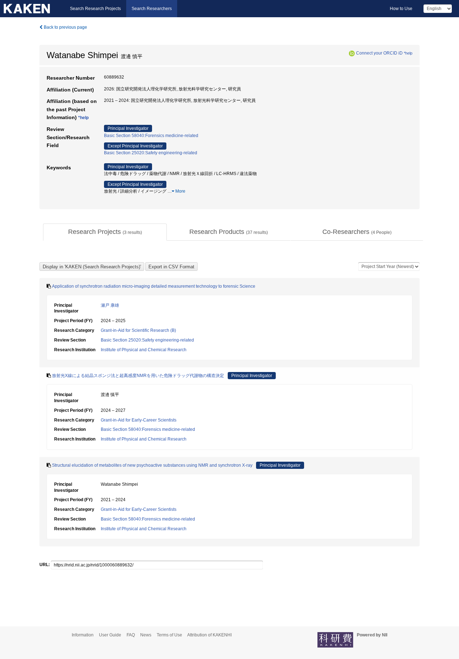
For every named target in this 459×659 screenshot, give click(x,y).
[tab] (105, 232)
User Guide (110, 634)
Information (83, 634)
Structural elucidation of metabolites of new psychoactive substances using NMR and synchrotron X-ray (152, 465)
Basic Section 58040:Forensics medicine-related (151, 135)
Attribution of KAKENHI (209, 634)
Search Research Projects (95, 8)
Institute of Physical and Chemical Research (143, 349)
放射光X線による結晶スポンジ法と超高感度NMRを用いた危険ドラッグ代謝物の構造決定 (138, 375)
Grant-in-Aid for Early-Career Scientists (138, 420)
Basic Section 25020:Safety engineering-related (150, 152)
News (145, 634)
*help (408, 53)
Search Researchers (152, 8)
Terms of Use (169, 634)
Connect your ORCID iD (379, 53)
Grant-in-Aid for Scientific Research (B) (138, 330)
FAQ (131, 634)
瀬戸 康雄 (110, 305)
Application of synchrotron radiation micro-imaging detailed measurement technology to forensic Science (153, 286)
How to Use (401, 8)
